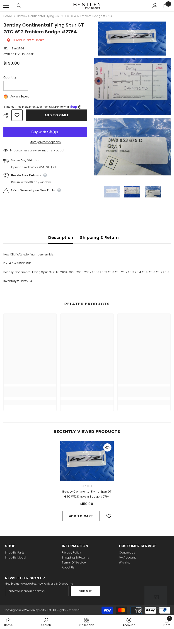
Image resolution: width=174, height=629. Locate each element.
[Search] (19, 5)
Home (7, 16)
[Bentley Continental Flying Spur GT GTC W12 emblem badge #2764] (87, 461)
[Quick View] (107, 447)
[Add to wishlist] (17, 115)
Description (60, 237)
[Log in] (154, 5)
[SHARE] (7, 115)
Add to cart (56, 115)
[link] (30, 394)
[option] (112, 192)
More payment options (45, 142)
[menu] (6, 5)
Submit (85, 591)
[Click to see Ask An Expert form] (156, 597)
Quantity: (10, 77)
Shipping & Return (99, 237)
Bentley (87, 486)
